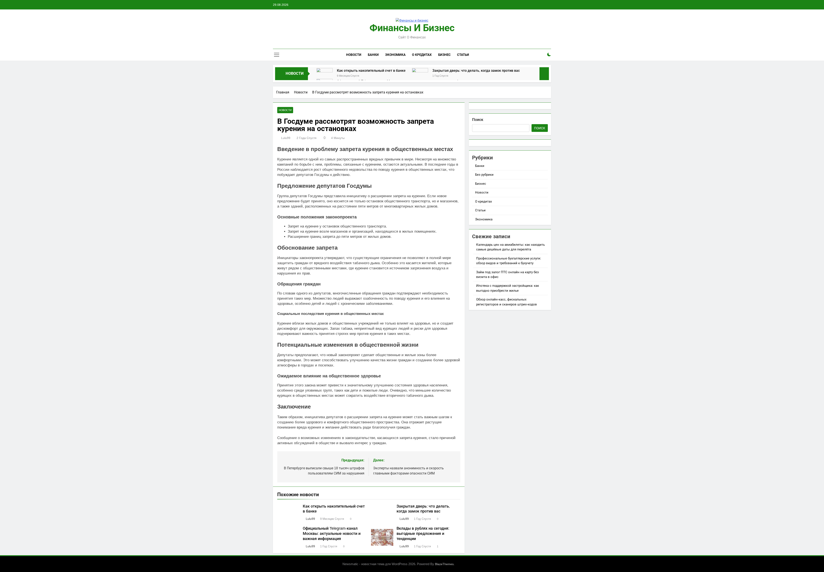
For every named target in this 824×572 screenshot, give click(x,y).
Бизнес (444, 54)
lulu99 (285, 138)
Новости (353, 54)
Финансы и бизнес (412, 28)
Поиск (477, 119)
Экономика (395, 54)
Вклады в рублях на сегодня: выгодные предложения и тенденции (423, 533)
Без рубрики (484, 174)
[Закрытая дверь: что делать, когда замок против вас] (420, 76)
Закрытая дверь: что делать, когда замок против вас (476, 70)
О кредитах (422, 54)
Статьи (463, 54)
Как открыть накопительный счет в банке (371, 70)
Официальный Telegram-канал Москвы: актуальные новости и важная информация (331, 533)
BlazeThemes (444, 564)
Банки (373, 54)
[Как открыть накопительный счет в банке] (325, 76)
